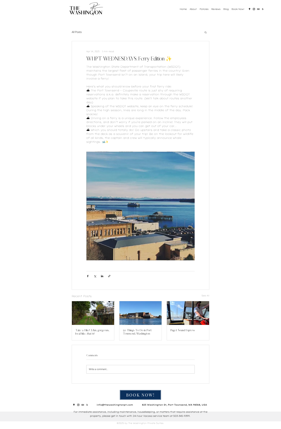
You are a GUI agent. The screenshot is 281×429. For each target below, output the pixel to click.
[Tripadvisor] (258, 9)
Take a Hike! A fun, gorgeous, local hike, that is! (92, 332)
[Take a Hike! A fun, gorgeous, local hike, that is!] (93, 313)
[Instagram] (253, 9)
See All (205, 295)
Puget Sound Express (182, 330)
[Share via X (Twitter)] (95, 276)
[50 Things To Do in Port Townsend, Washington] (140, 313)
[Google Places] (249, 9)
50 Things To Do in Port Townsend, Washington (137, 332)
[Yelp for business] (262, 9)
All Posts (77, 32)
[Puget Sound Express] (188, 313)
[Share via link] (109, 276)
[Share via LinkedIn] (102, 276)
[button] (205, 32)
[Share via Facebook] (87, 276)
